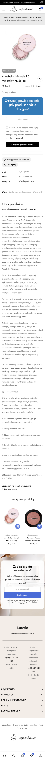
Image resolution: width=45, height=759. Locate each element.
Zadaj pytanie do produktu (18, 159)
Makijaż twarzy (28, 17)
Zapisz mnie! (22, 595)
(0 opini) (39, 86)
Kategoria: (6, 181)
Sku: (4, 171)
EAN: (4, 176)
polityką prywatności (14, 138)
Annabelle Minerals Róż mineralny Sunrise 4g (11, 540)
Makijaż (19, 17)
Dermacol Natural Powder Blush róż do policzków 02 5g (33, 540)
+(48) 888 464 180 (11, 659)
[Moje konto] (40, 755)
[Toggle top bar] (42, 2)
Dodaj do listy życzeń (40, 78)
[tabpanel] (22, 341)
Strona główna (8, 17)
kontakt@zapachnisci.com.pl (22, 633)
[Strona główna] (4, 755)
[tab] (4, 192)
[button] (17, 526)
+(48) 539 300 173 (33, 670)
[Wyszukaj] (13, 755)
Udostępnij (11, 164)
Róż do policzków (26, 181)
